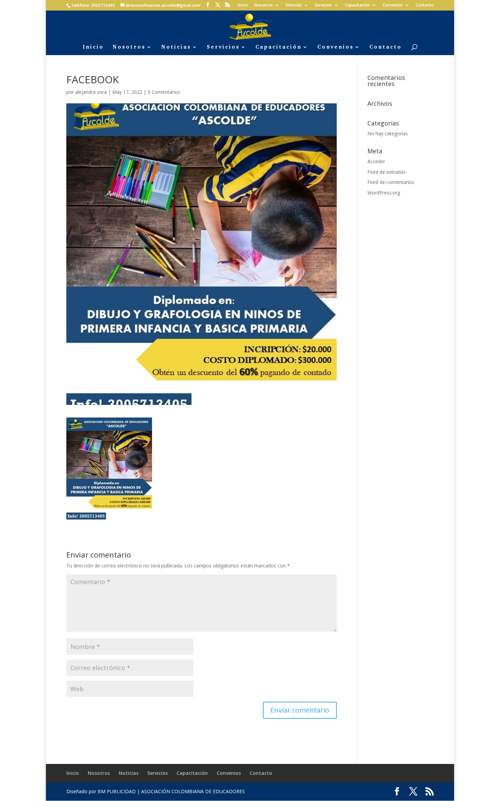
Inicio (243, 5)
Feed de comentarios (390, 182)
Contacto (425, 5)
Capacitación (357, 5)
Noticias (294, 5)
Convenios (393, 5)
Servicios (323, 5)
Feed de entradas (386, 172)
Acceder (376, 161)
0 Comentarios (164, 92)
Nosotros (263, 5)
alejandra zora (91, 92)
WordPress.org (383, 192)
